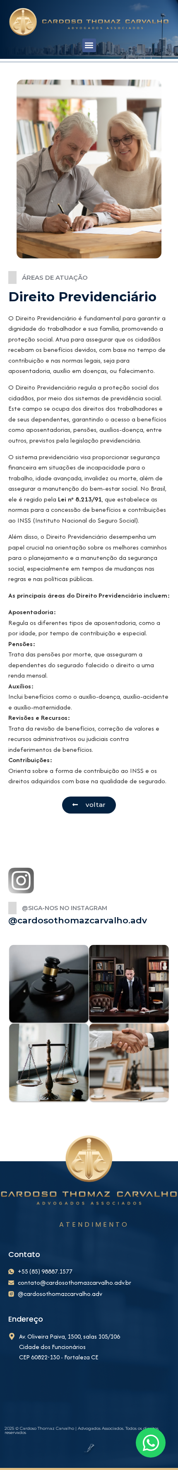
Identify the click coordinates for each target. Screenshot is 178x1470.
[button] (89, 45)
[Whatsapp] (151, 1443)
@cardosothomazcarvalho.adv (77, 920)
